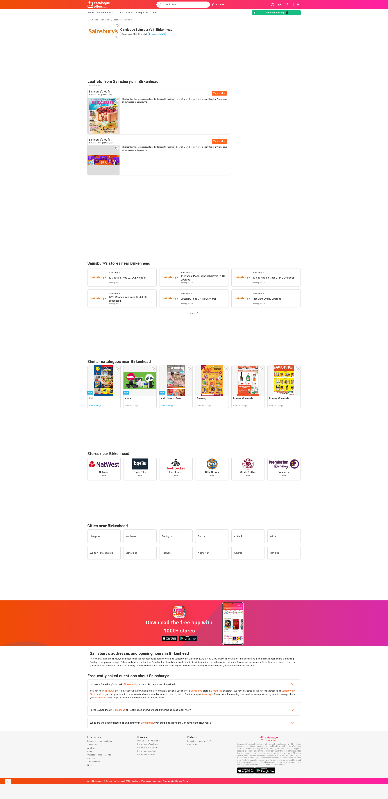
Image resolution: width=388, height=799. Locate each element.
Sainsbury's (106, 20)
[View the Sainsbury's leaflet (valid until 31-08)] (104, 116)
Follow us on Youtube (146, 751)
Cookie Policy (182, 781)
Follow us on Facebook (147, 744)
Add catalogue (93, 762)
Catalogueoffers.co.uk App (99, 755)
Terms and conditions (151, 781)
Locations (117, 20)
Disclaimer (136, 781)
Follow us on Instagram (147, 747)
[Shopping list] (298, 4)
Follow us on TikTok (146, 754)
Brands (90, 751)
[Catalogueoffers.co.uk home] (98, 4)
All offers (91, 748)
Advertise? (92, 744)
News (89, 765)
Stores (129, 12)
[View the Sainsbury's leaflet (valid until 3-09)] (104, 160)
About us (91, 758)
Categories (142, 12)
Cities (154, 12)
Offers (119, 12)
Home (91, 12)
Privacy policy (169, 781)
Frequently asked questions (99, 741)
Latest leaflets (105, 12)
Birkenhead (130, 684)
